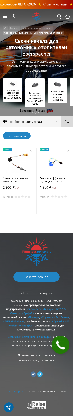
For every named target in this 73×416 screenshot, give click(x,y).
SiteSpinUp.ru (15, 391)
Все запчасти (17, 136)
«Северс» (15, 313)
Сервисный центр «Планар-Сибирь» (30, 336)
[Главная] (5, 28)
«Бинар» (48, 309)
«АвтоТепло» (61, 317)
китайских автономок (38, 321)
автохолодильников (43, 329)
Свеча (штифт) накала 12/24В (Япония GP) (52, 179)
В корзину (18, 210)
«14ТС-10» (60, 309)
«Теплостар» (34, 309)
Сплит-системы (52, 4)
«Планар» (33, 317)
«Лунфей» (28, 313)
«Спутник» (47, 317)
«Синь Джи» (26, 325)
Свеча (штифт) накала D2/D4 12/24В (15, 179)
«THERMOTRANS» (13, 321)
